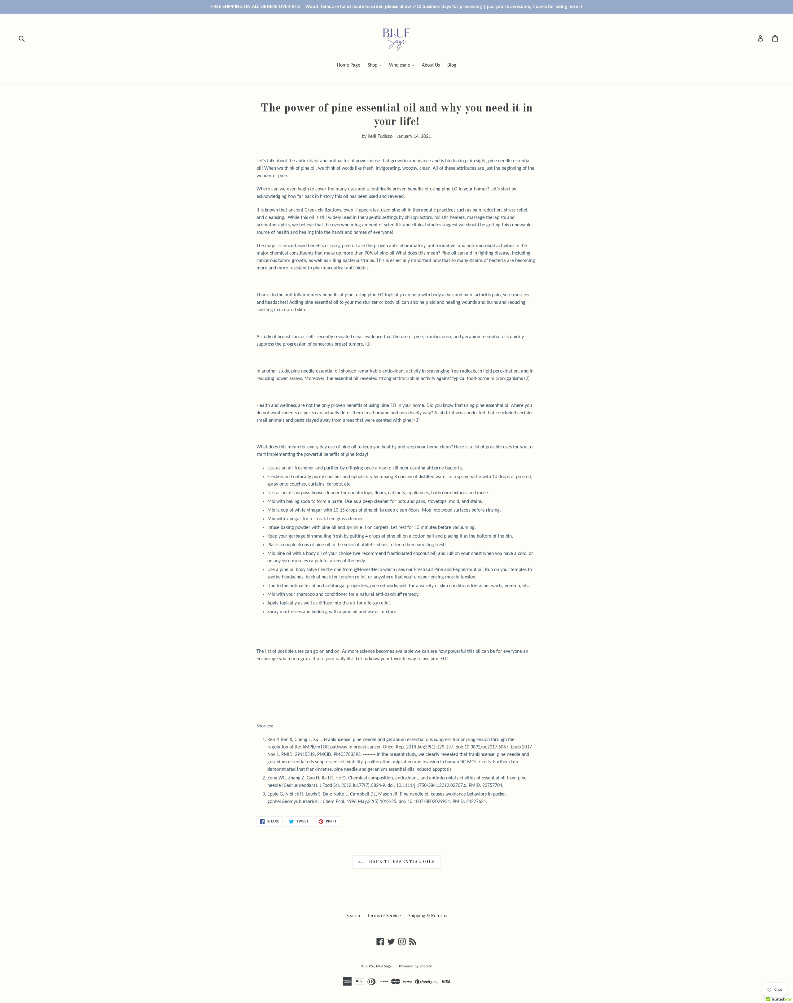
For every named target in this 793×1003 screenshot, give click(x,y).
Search (353, 916)
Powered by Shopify (415, 966)
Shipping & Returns (427, 916)
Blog (451, 65)
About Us (431, 65)
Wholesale (400, 65)
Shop (373, 65)
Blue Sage (384, 966)
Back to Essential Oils (401, 862)
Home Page (348, 65)
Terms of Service (384, 916)
